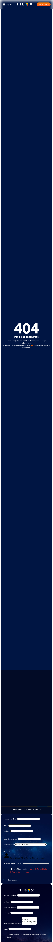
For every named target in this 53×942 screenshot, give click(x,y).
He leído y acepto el (28, 871)
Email (5, 825)
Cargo (6, 929)
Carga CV (7, 851)
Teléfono (6, 831)
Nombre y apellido (10, 895)
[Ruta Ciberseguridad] (29, 922)
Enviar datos (12, 880)
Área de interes (8, 844)
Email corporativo (10, 907)
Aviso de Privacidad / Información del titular (28, 871)
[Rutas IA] (29, 920)
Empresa (7, 913)
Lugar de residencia (10, 839)
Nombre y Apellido (10, 819)
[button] (7, 4)
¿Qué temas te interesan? (13, 923)
